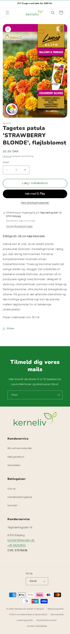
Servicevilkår (57, 614)
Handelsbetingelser (19, 497)
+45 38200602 (16, 545)
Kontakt (12, 505)
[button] (7, 13)
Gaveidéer (14, 465)
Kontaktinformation (47, 620)
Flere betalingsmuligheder (35, 203)
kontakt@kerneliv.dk (21, 540)
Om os (11, 488)
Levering (7, 156)
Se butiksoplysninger (19, 226)
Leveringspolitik (25, 620)
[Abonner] (58, 395)
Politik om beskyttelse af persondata (28, 614)
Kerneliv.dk (20, 609)
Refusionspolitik (56, 609)
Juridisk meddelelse (37, 626)
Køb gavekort (15, 457)
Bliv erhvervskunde (19, 448)
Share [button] (10, 328)
